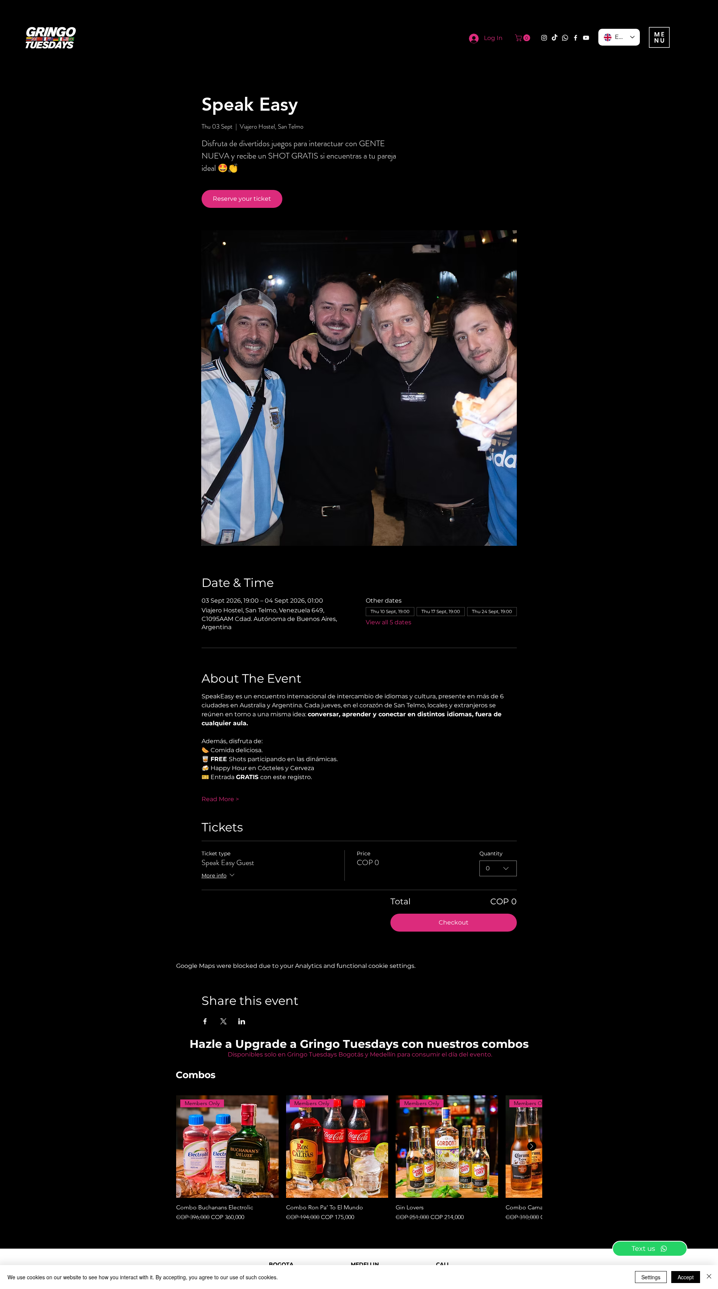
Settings (650, 1277)
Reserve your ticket (242, 198)
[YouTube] (586, 37)
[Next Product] (531, 1146)
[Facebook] (575, 37)
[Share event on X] (223, 1021)
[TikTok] (554, 37)
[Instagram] (544, 37)
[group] (359, 1158)
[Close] (709, 1277)
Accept (686, 1277)
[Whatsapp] (565, 37)
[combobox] (498, 868)
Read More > (220, 799)
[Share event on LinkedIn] (241, 1021)
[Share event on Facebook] (205, 1021)
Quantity (491, 853)
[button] (523, 37)
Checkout (454, 922)
